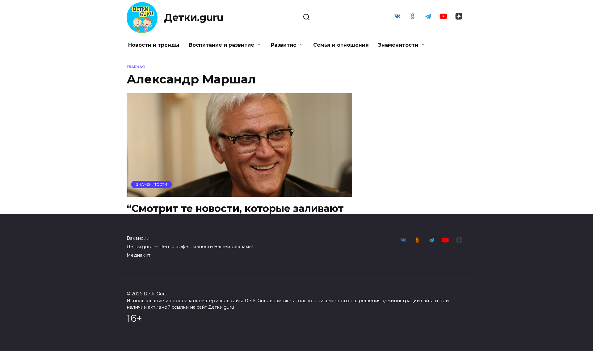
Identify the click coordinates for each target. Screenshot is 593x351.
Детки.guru (193, 17)
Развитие (283, 45)
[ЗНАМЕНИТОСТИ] (239, 193)
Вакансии (138, 238)
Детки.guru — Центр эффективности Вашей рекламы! (190, 246)
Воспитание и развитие (221, 45)
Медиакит (138, 255)
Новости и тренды (153, 45)
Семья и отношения (341, 45)
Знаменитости (398, 45)
